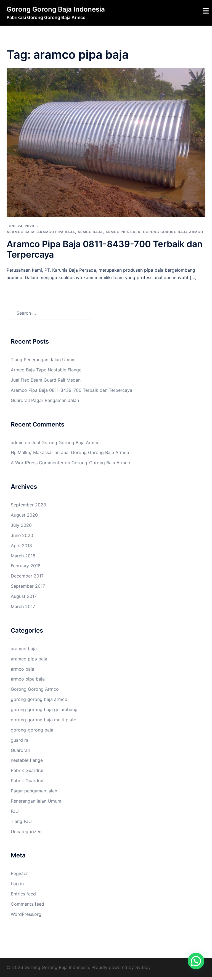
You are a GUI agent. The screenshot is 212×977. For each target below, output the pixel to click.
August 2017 (24, 596)
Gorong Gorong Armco (35, 689)
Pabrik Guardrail (27, 770)
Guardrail (20, 750)
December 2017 (27, 576)
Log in (17, 883)
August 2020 (24, 515)
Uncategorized (26, 831)
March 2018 (23, 555)
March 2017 (23, 606)
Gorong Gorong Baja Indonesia (56, 9)
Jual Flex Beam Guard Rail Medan (46, 380)
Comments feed (27, 904)
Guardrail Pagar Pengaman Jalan (45, 400)
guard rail (21, 740)
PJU (15, 811)
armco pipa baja (123, 232)
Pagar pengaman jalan (34, 791)
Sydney (143, 967)
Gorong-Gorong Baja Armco (100, 462)
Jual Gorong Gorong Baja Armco (65, 442)
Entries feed (23, 894)
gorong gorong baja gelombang (44, 709)
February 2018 (26, 565)
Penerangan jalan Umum (36, 801)
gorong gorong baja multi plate (43, 719)
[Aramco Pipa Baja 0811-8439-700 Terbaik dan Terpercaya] (106, 142)
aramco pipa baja (56, 232)
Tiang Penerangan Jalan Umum (43, 359)
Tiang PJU (21, 821)
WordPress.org (26, 914)
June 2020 (22, 535)
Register (19, 873)
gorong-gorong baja (32, 730)
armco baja (90, 232)
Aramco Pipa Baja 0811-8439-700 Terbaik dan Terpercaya (105, 249)
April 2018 (21, 545)
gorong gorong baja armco (173, 232)
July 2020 (21, 525)
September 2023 (28, 505)
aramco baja (21, 232)
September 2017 (28, 586)
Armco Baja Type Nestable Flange (46, 370)
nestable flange (27, 760)
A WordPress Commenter (37, 462)
